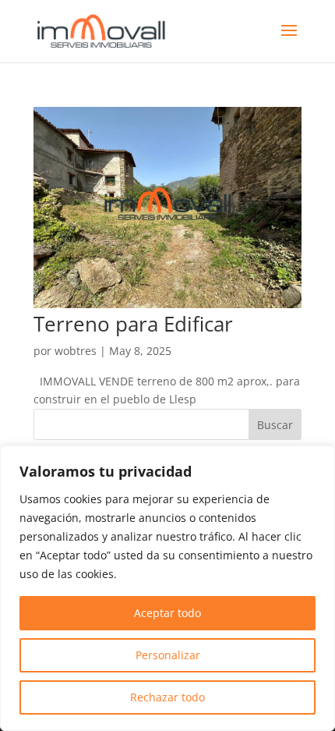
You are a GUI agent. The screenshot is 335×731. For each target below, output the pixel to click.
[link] (101, 30)
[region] (167, 588)
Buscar (275, 424)
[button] (289, 40)
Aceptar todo (167, 612)
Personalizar (168, 655)
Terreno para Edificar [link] (133, 324)
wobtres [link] (76, 350)
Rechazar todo (167, 697)
